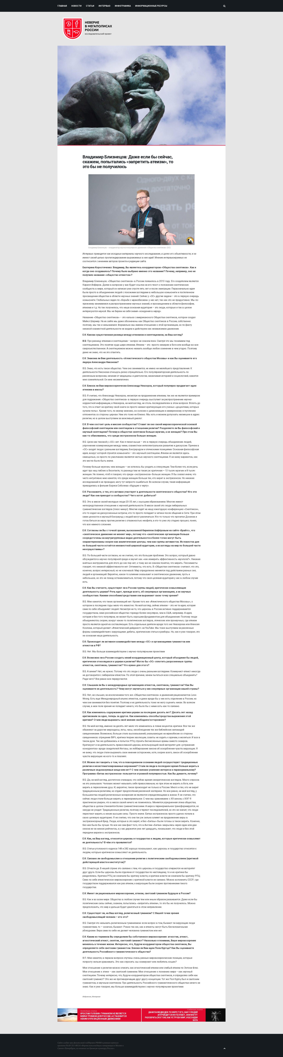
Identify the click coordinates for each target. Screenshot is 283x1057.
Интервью (96, 996)
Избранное (87, 996)
